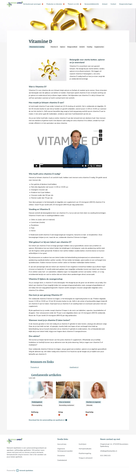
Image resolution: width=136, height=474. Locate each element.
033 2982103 (105, 455)
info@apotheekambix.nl (108, 451)
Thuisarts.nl (34, 367)
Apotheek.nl (74, 367)
